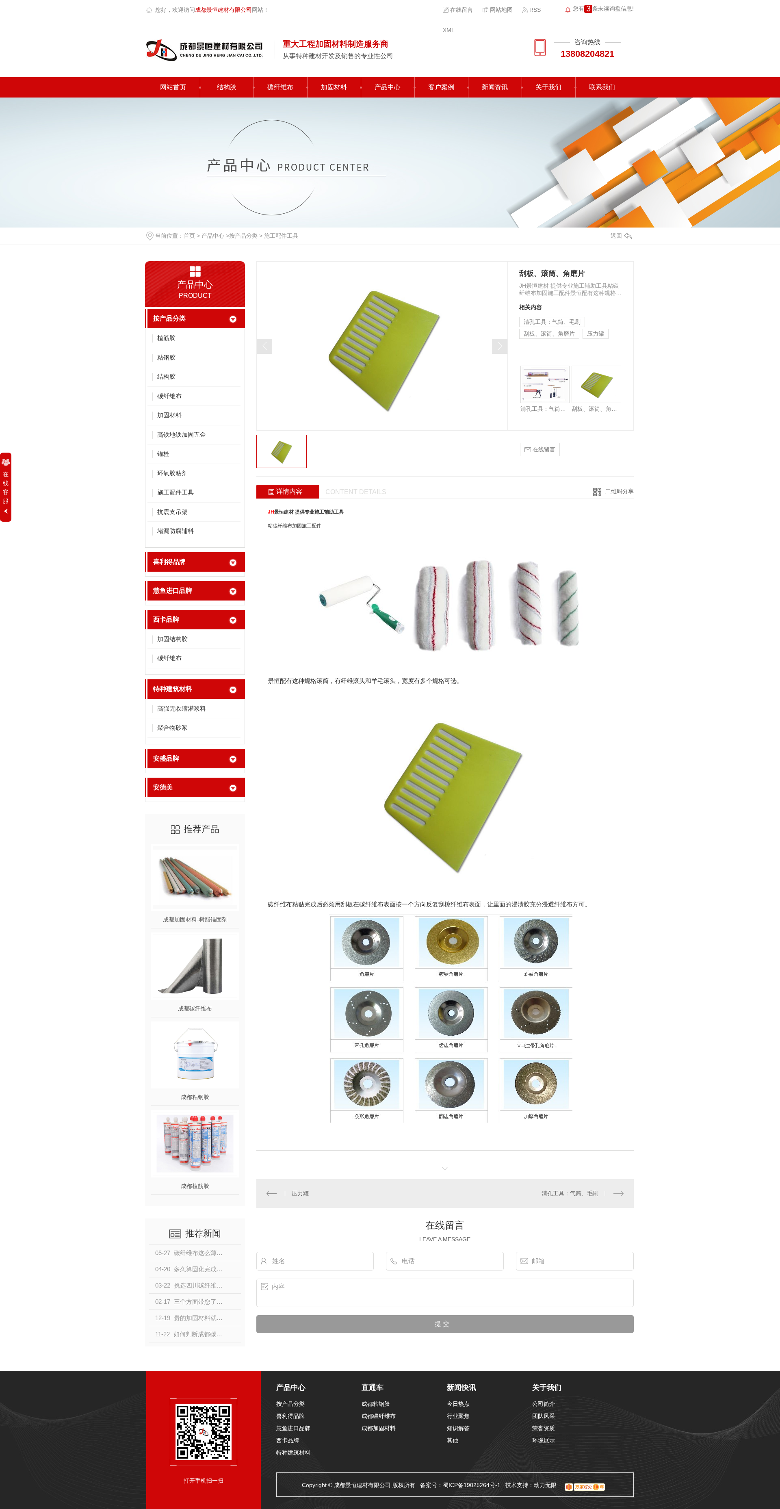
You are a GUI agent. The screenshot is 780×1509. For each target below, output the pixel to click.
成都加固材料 (379, 1428)
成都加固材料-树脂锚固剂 (195, 919)
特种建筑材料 (172, 688)
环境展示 (543, 1440)
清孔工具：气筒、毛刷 (552, 322)
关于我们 (548, 87)
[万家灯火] (585, 1485)
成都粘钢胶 (195, 1097)
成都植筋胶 (195, 1186)
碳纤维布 (280, 87)
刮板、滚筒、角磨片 (549, 333)
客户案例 (441, 87)
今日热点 (458, 1404)
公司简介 (543, 1404)
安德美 (163, 787)
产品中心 (388, 87)
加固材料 (334, 87)
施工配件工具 (281, 235)
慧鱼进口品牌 (172, 590)
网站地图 (500, 10)
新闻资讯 (495, 87)
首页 (189, 235)
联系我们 (602, 87)
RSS (534, 10)
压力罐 (595, 333)
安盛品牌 (166, 758)
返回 (616, 235)
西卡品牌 (166, 619)
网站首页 (173, 87)
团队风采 (543, 1416)
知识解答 (458, 1428)
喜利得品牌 (169, 561)
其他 (452, 1440)
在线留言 (460, 10)
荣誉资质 (543, 1428)
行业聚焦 (458, 1416)
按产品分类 (243, 235)
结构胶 (226, 87)
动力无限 (545, 1485)
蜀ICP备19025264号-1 (471, 1485)
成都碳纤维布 (195, 1008)
